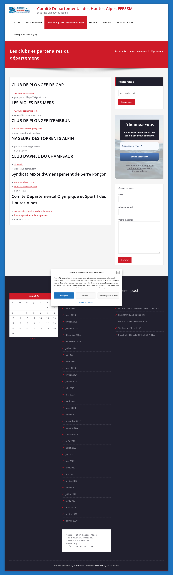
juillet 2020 (71, 494)
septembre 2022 (73, 434)
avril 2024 (70, 361)
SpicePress (98, 565)
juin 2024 (70, 355)
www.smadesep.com (24, 182)
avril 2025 (70, 308)
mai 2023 (70, 394)
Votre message (125, 219)
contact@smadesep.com (25, 186)
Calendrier (106, 22)
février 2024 (71, 374)
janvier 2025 (72, 328)
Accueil (17, 22)
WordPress (79, 565)
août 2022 (70, 441)
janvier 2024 (72, 381)
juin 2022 (70, 454)
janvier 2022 (72, 487)
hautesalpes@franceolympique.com (31, 215)
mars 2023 (71, 408)
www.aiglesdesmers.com (26, 110)
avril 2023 (70, 401)
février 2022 (71, 481)
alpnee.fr (18, 164)
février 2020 (71, 514)
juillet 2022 (71, 447)
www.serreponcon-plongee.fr (28, 128)
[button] (118, 272)
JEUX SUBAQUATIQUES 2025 (131, 315)
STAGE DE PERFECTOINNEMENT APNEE (136, 334)
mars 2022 (71, 474)
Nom (120, 194)
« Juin (32, 338)
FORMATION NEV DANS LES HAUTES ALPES (138, 308)
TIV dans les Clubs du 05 (129, 328)
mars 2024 (71, 368)
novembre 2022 (73, 421)
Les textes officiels (124, 22)
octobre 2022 (72, 427)
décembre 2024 (73, 335)
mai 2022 (70, 461)
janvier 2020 (72, 520)
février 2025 (71, 321)
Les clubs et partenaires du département (66, 22)
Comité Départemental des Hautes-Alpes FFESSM (85, 8)
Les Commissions (33, 22)
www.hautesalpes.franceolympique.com (33, 211)
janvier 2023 (72, 414)
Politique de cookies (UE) (25, 34)
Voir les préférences (108, 295)
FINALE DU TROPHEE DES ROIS (132, 321)
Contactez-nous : (126, 188)
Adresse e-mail (125, 207)
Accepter (64, 295)
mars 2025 (71, 315)
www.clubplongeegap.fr (25, 93)
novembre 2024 (73, 341)
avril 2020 (70, 500)
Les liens (93, 22)
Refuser (85, 295)
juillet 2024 (71, 348)
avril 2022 (70, 467)
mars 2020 (71, 507)
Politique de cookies (85, 302)
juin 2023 (70, 388)
